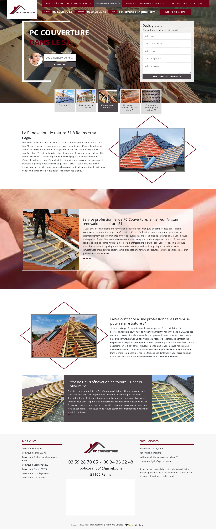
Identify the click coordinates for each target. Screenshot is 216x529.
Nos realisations (175, 12)
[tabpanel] (136, 237)
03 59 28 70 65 (62, 12)
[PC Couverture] (22, 9)
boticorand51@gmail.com (137, 12)
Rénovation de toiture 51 (108, 3)
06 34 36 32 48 (96, 12)
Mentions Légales (114, 524)
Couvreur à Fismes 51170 (34, 469)
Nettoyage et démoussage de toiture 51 (145, 3)
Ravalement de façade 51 (79, 3)
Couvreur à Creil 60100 (33, 477)
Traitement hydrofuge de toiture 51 (188, 3)
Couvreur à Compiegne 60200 (36, 473)
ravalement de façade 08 (176, 472)
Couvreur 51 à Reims (53, 3)
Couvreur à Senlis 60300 (34, 452)
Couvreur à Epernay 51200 (35, 464)
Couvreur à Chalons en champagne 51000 (39, 459)
